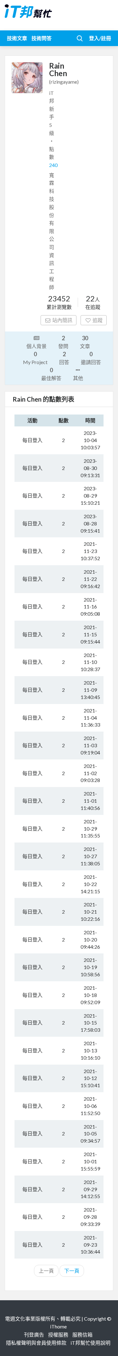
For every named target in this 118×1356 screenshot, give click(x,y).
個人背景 (36, 346)
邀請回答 (91, 358)
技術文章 (17, 38)
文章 (85, 342)
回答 (64, 358)
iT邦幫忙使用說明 (90, 1343)
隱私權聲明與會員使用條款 (36, 1343)
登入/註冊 (100, 38)
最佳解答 (51, 374)
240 (53, 165)
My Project (35, 358)
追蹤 (98, 320)
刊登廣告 (34, 1335)
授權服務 (58, 1335)
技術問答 (41, 38)
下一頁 (71, 1271)
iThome (58, 1326)
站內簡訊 (62, 320)
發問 (63, 342)
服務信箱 (82, 1335)
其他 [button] (78, 378)
